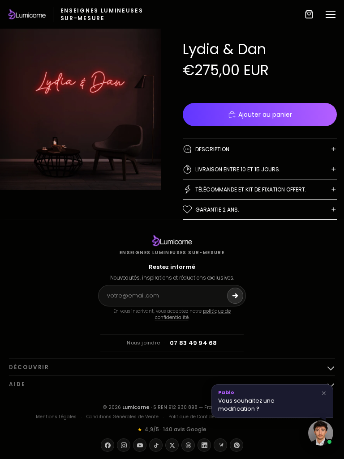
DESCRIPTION (212, 149)
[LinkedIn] (204, 445)
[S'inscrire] (235, 296)
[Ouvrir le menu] (331, 14)
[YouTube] (139, 445)
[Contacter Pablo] (320, 433)
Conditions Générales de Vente (122, 417)
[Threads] (188, 445)
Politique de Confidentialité (199, 417)
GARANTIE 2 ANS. (217, 209)
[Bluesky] (220, 445)
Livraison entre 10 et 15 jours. (237, 169)
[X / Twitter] (172, 445)
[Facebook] (107, 445)
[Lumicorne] (172, 240)
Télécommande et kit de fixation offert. (250, 189)
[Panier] (309, 14)
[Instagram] (123, 445)
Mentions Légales (56, 417)
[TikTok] (156, 445)
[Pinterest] (236, 445)
